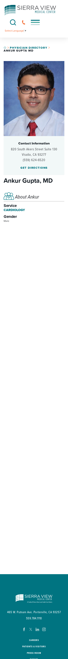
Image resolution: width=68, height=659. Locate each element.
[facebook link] (24, 629)
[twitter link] (30, 629)
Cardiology (14, 210)
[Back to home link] (5, 47)
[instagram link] (44, 629)
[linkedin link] (37, 629)
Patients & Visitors (34, 646)
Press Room (34, 653)
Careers (34, 640)
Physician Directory (28, 47)
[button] (35, 22)
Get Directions (34, 167)
